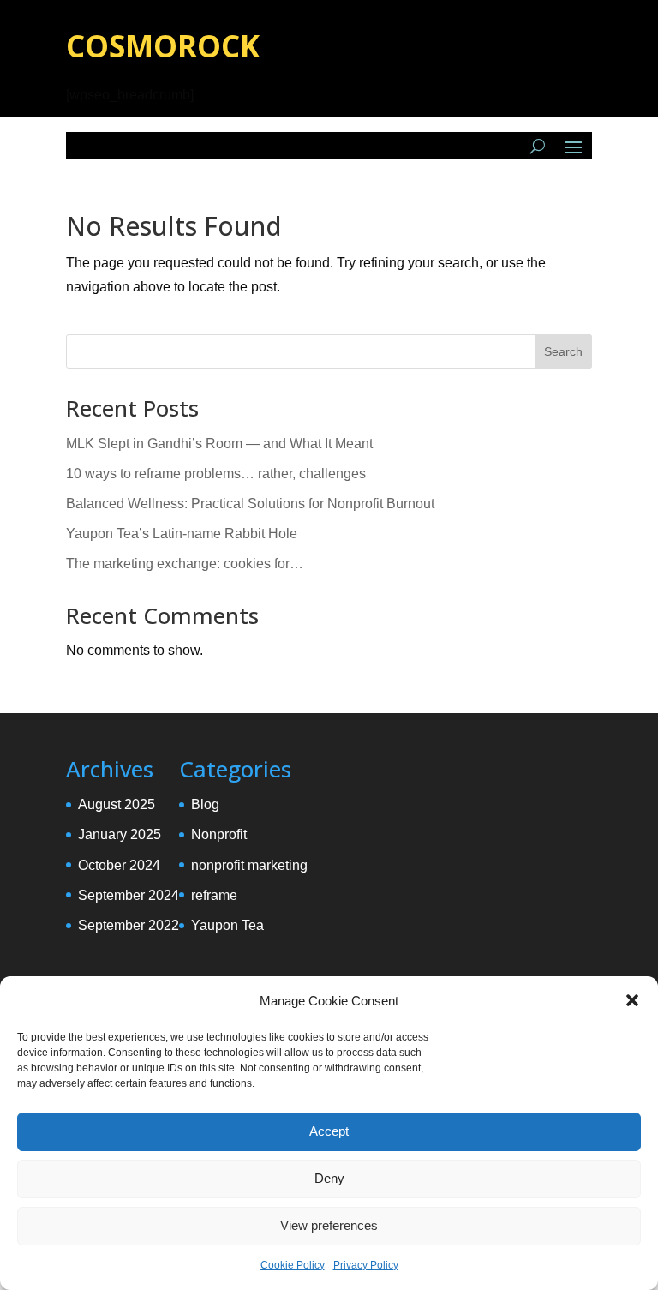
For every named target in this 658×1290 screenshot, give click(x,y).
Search (563, 351)
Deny (329, 1178)
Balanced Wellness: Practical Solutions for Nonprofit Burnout (250, 503)
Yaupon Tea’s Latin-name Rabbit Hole (181, 533)
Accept (329, 1131)
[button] (632, 1000)
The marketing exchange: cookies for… (184, 563)
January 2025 (119, 834)
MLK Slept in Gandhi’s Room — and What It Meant (219, 443)
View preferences (329, 1225)
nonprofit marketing (249, 865)
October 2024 (119, 865)
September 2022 (128, 925)
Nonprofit (219, 834)
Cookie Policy (292, 1265)
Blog (205, 804)
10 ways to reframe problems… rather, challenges (216, 473)
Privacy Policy (365, 1265)
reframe (214, 895)
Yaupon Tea (227, 925)
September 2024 (128, 895)
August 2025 (116, 804)
